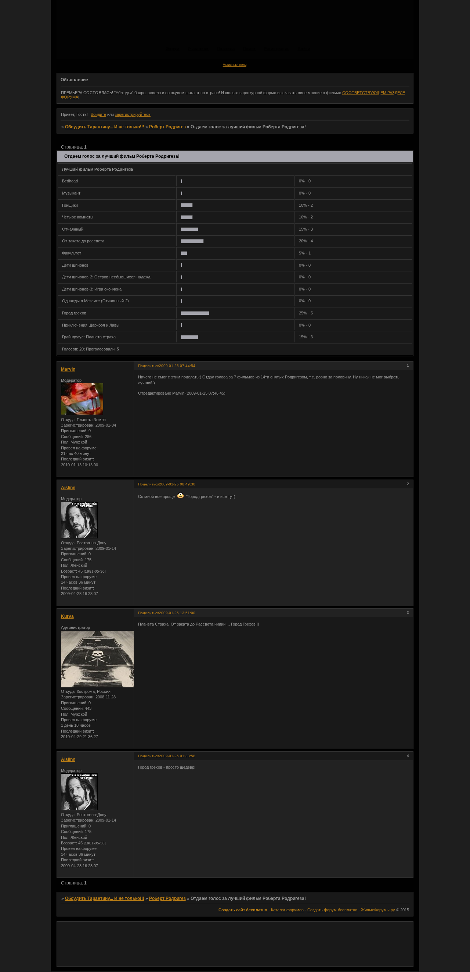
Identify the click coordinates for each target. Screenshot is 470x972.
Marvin (68, 369)
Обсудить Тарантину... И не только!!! (104, 126)
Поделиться (148, 366)
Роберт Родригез (167, 126)
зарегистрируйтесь (133, 114)
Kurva (67, 616)
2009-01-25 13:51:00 (177, 613)
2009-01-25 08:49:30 (177, 484)
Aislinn (68, 487)
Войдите (98, 114)
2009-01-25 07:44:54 (177, 366)
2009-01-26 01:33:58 (177, 756)
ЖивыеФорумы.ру (378, 910)
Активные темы (234, 65)
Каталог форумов (287, 910)
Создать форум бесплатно (332, 910)
